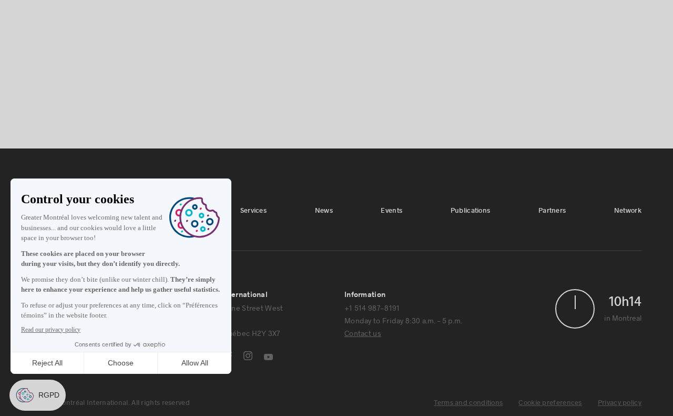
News (180, 12)
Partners (293, 12)
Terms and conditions (468, 403)
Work (320, 47)
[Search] (595, 13)
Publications (250, 12)
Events (210, 12)
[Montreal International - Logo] (76, 34)
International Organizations (408, 47)
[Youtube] (268, 357)
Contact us (362, 333)
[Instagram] (248, 355)
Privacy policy (619, 403)
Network (330, 12)
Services (148, 12)
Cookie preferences (550, 403)
